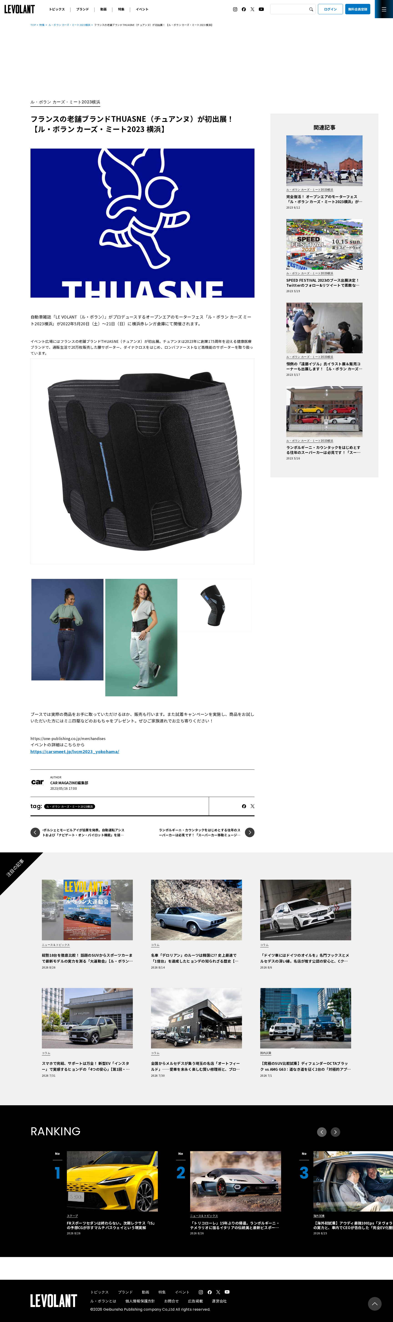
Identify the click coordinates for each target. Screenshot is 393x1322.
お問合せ (171, 1301)
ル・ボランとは (103, 1301)
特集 (121, 9)
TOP (33, 25)
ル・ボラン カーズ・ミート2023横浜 (69, 25)
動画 (103, 9)
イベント (142, 9)
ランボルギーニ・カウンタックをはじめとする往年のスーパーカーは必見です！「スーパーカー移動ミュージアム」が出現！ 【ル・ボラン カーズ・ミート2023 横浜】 (199, 835)
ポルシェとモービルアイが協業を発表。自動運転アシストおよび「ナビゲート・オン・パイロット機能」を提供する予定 (83, 835)
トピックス (57, 9)
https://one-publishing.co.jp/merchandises (68, 738)
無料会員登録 (357, 9)
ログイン (330, 9)
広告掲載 (195, 1301)
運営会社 (219, 1301)
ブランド (82, 9)
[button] (335, 1132)
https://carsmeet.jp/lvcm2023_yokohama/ (74, 751)
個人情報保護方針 (140, 1301)
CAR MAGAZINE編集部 (69, 782)
